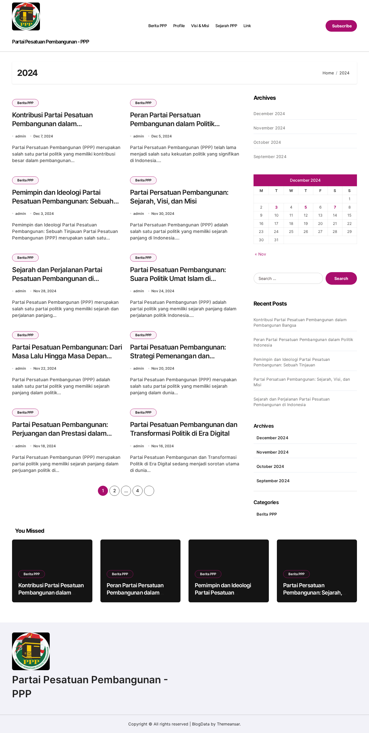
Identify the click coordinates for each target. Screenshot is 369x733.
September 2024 (270, 156)
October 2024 (267, 142)
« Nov (260, 254)
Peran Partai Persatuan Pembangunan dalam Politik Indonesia (172, 124)
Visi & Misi (200, 25)
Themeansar (228, 723)
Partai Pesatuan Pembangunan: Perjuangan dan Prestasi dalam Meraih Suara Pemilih (60, 433)
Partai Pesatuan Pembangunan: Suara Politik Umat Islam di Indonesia (178, 278)
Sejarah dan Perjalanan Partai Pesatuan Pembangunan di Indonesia (57, 278)
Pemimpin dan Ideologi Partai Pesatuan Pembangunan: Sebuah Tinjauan (62, 201)
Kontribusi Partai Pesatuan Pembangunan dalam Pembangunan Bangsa (52, 124)
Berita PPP (157, 25)
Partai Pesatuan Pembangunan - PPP (50, 42)
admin (20, 136)
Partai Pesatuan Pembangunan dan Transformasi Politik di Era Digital (183, 428)
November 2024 (269, 127)
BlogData (201, 723)
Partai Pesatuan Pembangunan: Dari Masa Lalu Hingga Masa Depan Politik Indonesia (67, 356)
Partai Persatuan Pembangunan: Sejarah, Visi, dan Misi (302, 382)
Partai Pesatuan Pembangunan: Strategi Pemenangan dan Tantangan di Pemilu (178, 356)
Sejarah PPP (226, 25)
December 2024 (269, 113)
